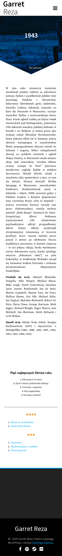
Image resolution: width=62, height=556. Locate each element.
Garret (13, 8)
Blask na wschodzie (22, 422)
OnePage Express (42, 543)
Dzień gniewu (19, 450)
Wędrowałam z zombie (24, 446)
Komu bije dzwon (21, 426)
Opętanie (16, 442)
